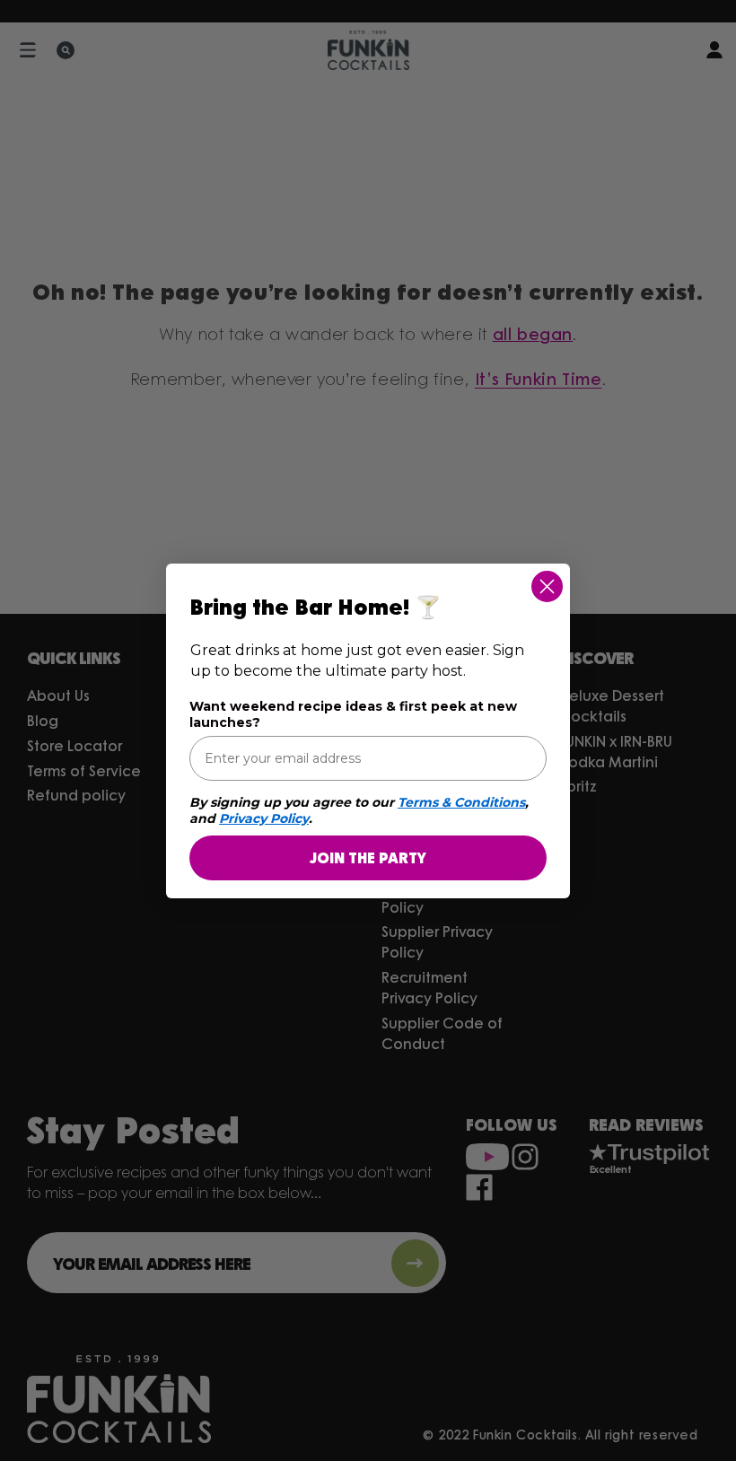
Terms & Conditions (461, 802)
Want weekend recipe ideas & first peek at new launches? (353, 714)
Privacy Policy (264, 818)
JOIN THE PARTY (368, 857)
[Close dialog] (547, 586)
